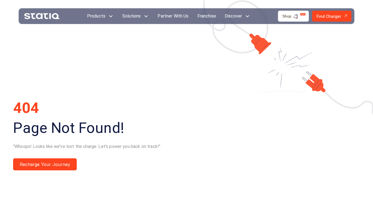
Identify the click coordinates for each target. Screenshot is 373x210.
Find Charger (328, 16)
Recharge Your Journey (45, 164)
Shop (286, 16)
